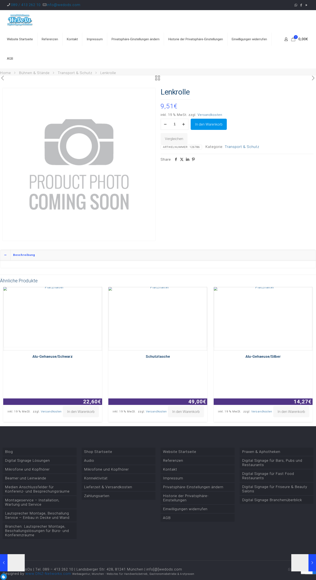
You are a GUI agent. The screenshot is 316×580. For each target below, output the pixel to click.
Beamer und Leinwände (25, 478)
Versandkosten (210, 115)
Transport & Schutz (75, 73)
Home (5, 73)
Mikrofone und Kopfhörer (27, 469)
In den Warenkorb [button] (81, 411)
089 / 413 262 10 (26, 5)
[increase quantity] (183, 124)
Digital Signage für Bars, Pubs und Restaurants (272, 462)
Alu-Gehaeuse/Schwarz (52, 356)
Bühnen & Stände (34, 73)
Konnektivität (96, 478)
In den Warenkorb (208, 124)
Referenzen (173, 460)
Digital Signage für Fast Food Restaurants (268, 475)
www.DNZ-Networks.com (48, 573)
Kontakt (170, 469)
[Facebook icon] (301, 5)
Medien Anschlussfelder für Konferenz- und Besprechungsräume (37, 489)
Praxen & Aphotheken (261, 451)
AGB (167, 518)
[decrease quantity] (165, 124)
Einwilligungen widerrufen (185, 509)
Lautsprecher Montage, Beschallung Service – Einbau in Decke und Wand (37, 515)
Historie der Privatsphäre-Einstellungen (186, 498)
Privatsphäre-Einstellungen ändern (193, 487)
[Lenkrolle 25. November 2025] (12, 562)
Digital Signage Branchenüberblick (272, 500)
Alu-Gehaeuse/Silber (263, 356)
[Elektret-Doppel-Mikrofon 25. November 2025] (303, 562)
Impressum (173, 478)
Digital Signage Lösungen (27, 460)
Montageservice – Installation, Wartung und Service (32, 502)
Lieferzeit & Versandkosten (108, 487)
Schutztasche (158, 356)
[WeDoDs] (20, 20)
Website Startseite (179, 451)
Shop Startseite (98, 451)
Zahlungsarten (96, 496)
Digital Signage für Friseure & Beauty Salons (274, 489)
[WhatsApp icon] (296, 5)
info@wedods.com (63, 5)
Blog (9, 451)
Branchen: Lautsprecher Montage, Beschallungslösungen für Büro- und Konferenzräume (37, 530)
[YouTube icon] (306, 5)
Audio (89, 460)
